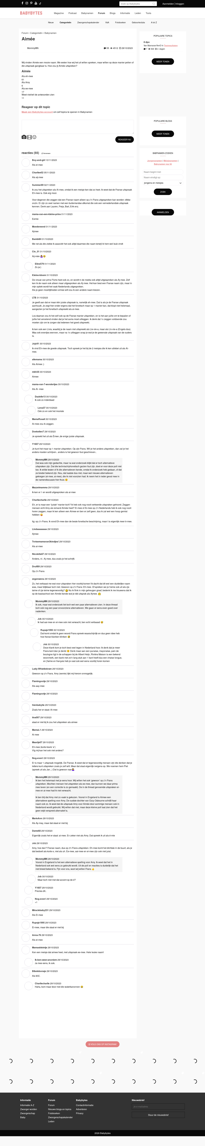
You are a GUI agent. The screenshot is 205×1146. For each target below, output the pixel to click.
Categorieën (65, 22)
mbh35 (35, 371)
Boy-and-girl (38, 160)
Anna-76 (36, 935)
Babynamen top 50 (163, 164)
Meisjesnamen (170, 160)
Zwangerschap (27, 1113)
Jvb (40, 618)
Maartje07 (37, 742)
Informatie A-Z (27, 1105)
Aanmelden (168, 3)
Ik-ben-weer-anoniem (46, 959)
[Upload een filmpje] (29, 137)
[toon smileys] (34, 137)
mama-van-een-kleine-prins (46, 214)
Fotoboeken (120, 22)
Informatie (125, 13)
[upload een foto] (24, 137)
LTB (34, 297)
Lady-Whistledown (42, 668)
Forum (101, 13)
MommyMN (41, 459)
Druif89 (36, 566)
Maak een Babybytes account (37, 112)
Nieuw (51, 22)
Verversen (46, 153)
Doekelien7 (38, 431)
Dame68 (36, 830)
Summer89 (38, 184)
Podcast (72, 13)
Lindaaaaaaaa (39, 529)
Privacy (79, 1113)
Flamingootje (39, 681)
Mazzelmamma (40, 487)
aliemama (37, 359)
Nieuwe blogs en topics (59, 1109)
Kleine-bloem (39, 275)
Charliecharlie (39, 499)
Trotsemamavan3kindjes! (45, 541)
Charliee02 (37, 172)
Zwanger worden (28, 1109)
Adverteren (81, 1109)
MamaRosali (38, 419)
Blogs (112, 13)
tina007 (36, 717)
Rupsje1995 (46, 630)
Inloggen (179, 3)
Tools (148, 13)
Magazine (59, 13)
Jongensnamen (154, 160)
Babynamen (87, 13)
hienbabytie (38, 704)
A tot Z (154, 22)
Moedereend (38, 226)
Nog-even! (37, 758)
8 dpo (147, 42)
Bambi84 (36, 239)
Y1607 (35, 444)
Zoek (163, 191)
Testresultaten (171, 45)
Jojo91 (35, 343)
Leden (138, 13)
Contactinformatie (84, 1105)
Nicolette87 (38, 554)
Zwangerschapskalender (88, 22)
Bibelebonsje (39, 971)
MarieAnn (37, 818)
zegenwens (38, 578)
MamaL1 (36, 729)
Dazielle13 (40, 396)
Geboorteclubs (138, 22)
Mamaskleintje (39, 947)
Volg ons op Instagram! (103, 1044)
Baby (22, 1117)
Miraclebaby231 (40, 910)
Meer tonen (162, 61)
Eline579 (39, 263)
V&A (107, 22)
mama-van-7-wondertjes (44, 384)
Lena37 (41, 407)
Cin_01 (35, 251)
